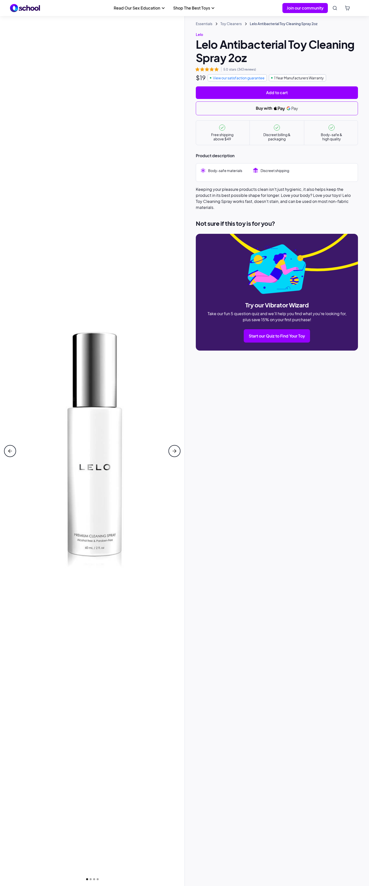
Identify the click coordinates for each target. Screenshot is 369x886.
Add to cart (277, 92)
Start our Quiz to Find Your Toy (277, 336)
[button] (139, 8)
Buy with (264, 108)
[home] (25, 8)
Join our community (305, 8)
